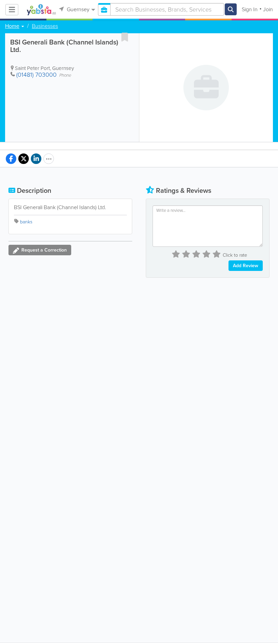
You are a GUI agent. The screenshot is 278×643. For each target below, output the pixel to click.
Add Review (245, 265)
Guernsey (77, 9)
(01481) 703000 (36, 74)
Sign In (250, 9)
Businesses (45, 26)
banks (26, 221)
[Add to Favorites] (124, 37)
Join (268, 9)
